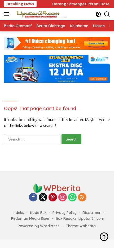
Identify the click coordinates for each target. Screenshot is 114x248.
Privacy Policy (64, 212)
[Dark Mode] (98, 14)
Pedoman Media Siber (30, 218)
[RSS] (82, 197)
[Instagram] (62, 197)
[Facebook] (33, 197)
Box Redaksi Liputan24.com (80, 218)
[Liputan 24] (39, 14)
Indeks (18, 212)
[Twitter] (43, 197)
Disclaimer (91, 212)
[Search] (107, 14)
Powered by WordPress (38, 226)
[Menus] (7, 14)
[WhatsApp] (72, 197)
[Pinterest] (53, 197)
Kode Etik (38, 212)
